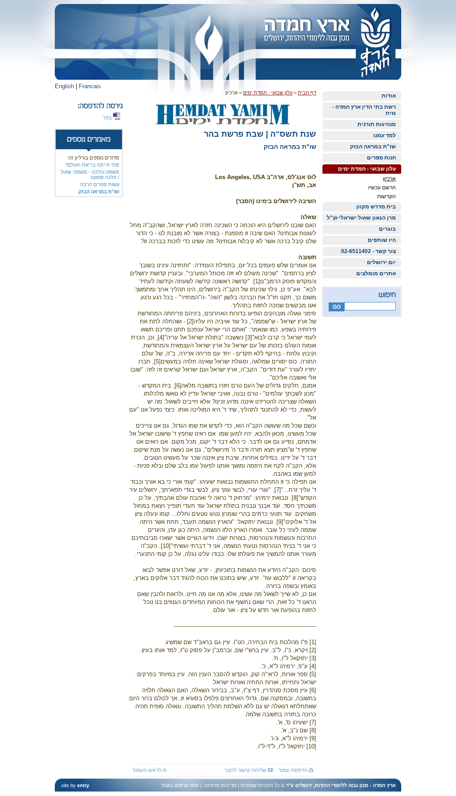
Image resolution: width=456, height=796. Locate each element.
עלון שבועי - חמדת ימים (367, 169)
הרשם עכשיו (382, 187)
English (64, 86)
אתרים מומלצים (376, 273)
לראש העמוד (147, 770)
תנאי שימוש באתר (180, 785)
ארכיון (389, 179)
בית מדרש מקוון (376, 207)
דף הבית (307, 92)
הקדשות (386, 196)
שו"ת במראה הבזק (373, 146)
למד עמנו (384, 135)
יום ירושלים (381, 262)
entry (83, 785)
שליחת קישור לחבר (246, 770)
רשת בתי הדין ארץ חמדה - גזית (364, 110)
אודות (389, 96)
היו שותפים (382, 240)
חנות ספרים (381, 158)
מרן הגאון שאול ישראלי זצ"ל (361, 218)
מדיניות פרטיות (220, 785)
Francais (90, 86)
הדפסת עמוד (293, 770)
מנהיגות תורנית (377, 124)
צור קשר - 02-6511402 (368, 251)
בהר (108, 117)
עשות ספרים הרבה (99, 184)
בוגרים (387, 229)
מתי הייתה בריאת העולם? (92, 164)
